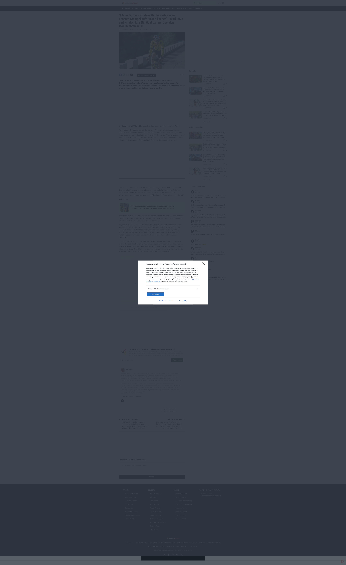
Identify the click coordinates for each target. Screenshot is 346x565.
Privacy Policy (183, 301)
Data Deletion (163, 301)
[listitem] (173, 289)
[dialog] (173, 282)
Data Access (173, 301)
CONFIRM (155, 294)
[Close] (204, 264)
